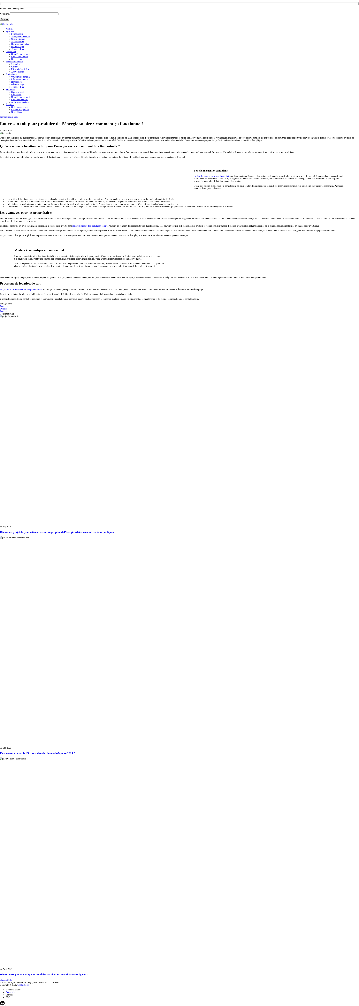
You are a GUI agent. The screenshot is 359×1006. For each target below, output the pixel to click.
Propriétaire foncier (14, 61)
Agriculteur (11, 31)
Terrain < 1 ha (17, 49)
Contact (9, 995)
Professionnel (12, 74)
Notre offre (10, 89)
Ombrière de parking (20, 54)
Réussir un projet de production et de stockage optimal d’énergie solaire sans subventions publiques (57, 532)
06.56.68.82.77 (6, 980)
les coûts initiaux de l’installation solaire (89, 226)
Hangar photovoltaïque (21, 44)
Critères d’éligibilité (20, 109)
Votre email (5, 14)
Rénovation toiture (19, 56)
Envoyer (4, 19)
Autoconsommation (20, 102)
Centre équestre (18, 39)
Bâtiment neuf (17, 92)
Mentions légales (13, 989)
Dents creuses (17, 59)
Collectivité (11, 51)
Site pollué (16, 64)
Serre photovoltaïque (20, 36)
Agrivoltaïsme (17, 41)
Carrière (14, 66)
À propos (10, 104)
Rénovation (16, 94)
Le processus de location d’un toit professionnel (21, 289)
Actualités (10, 992)
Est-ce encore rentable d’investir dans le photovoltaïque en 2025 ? (38, 753)
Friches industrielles (20, 69)
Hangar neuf (16, 82)
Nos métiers (16, 112)
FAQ (8, 997)
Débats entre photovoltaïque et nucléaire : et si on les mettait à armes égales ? (44, 974)
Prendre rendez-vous (9, 117)
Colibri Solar (23, 985)
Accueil (9, 29)
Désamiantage (17, 46)
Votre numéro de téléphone (12, 8)
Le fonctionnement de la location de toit (211, 176)
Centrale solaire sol (19, 99)
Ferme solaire (17, 34)
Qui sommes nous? (19, 107)
